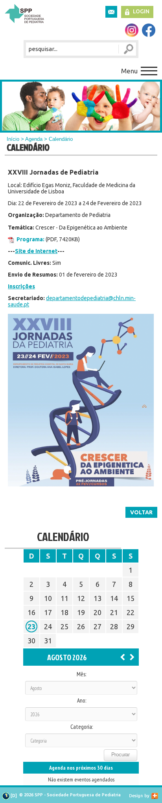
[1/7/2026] (122, 657)
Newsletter (111, 12)
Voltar (141, 512)
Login (141, 11)
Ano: (81, 700)
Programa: (30, 239)
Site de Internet (36, 251)
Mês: (81, 674)
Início (13, 139)
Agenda (33, 139)
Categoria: (81, 727)
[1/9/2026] (132, 657)
